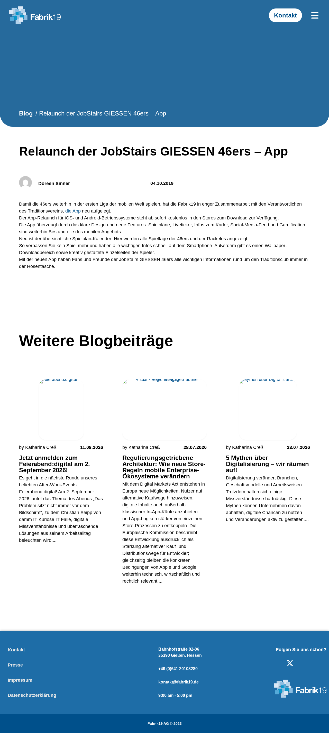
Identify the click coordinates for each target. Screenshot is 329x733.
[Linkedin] (273, 663)
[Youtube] (306, 663)
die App (73, 211)
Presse (15, 665)
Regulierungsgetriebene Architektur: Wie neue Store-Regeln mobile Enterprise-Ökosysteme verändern (164, 467)
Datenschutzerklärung (32, 695)
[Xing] (322, 663)
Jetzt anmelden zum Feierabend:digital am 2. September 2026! (54, 464)
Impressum (20, 680)
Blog (26, 113)
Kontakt (16, 649)
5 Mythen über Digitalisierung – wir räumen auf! (267, 464)
